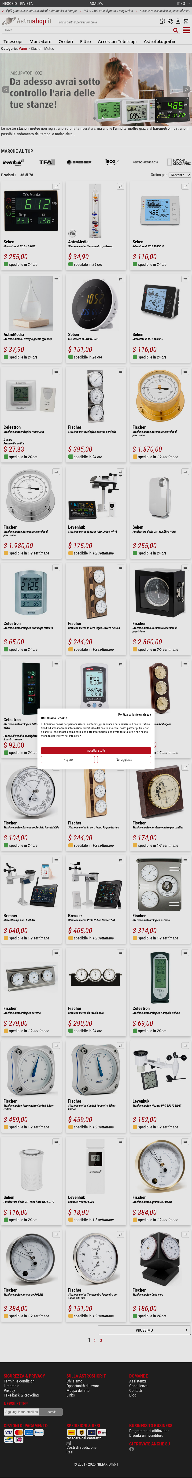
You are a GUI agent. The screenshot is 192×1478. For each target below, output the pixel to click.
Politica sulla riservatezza (134, 714)
